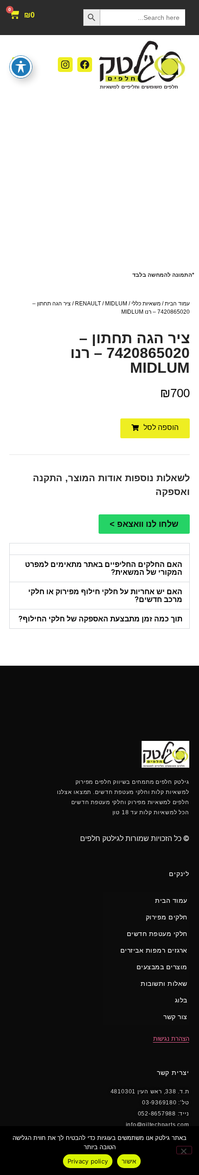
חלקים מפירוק (166, 917)
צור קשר (175, 1016)
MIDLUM (116, 303)
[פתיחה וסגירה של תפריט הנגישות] (21, 67)
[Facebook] (84, 64)
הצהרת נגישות (171, 1038)
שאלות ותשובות (164, 983)
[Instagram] (65, 64)
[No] (184, 1150)
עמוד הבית (177, 303)
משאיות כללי (146, 303)
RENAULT (88, 303)
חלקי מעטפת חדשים (157, 933)
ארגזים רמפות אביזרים (153, 950)
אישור (129, 1161)
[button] (155, 428)
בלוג (181, 1000)
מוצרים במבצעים (162, 967)
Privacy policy (88, 1161)
